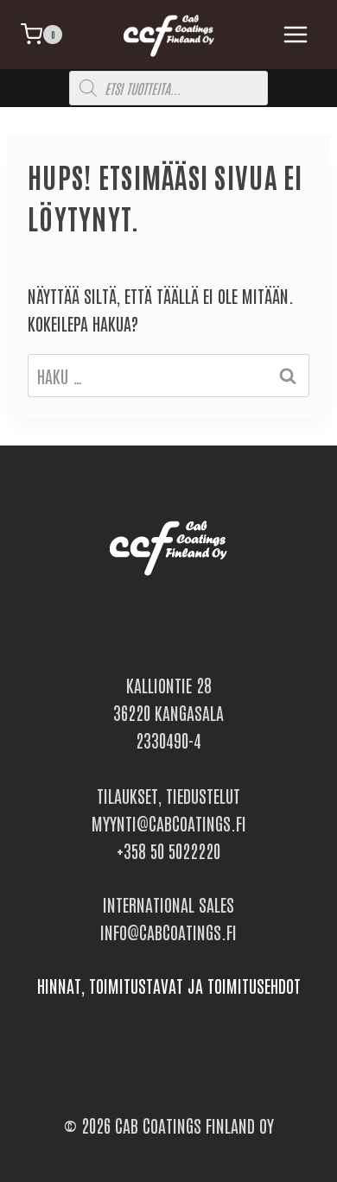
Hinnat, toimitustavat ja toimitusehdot (169, 985)
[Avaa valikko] (292, 34)
